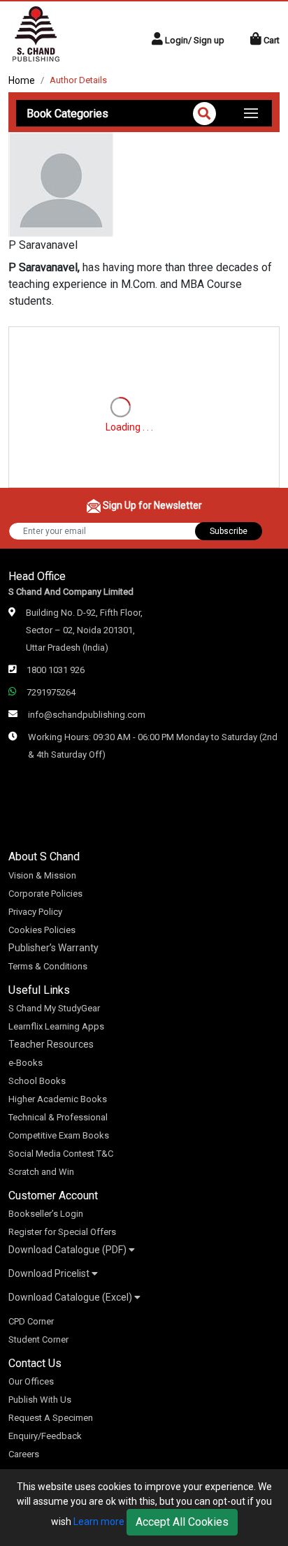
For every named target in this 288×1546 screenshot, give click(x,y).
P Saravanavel (43, 245)
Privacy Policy (35, 911)
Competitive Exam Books (58, 1135)
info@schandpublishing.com (86, 714)
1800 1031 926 (56, 670)
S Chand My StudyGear (54, 1008)
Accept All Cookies (182, 1522)
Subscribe (228, 531)
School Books (37, 1081)
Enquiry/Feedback (45, 1436)
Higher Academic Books (57, 1099)
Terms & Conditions (47, 966)
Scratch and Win (41, 1171)
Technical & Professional (58, 1117)
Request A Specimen (50, 1418)
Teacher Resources (51, 1044)
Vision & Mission (42, 875)
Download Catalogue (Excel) (71, 1297)
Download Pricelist (50, 1273)
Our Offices (31, 1381)
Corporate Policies (45, 893)
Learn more (98, 1521)
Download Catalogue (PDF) (68, 1249)
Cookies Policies (41, 930)
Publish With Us (39, 1399)
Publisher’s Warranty (53, 947)
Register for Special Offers (62, 1232)
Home (21, 80)
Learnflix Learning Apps (56, 1026)
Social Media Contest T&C (60, 1153)
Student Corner (38, 1339)
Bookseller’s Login (45, 1213)
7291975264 (51, 692)
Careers (23, 1454)
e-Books (25, 1062)
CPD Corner (31, 1321)
